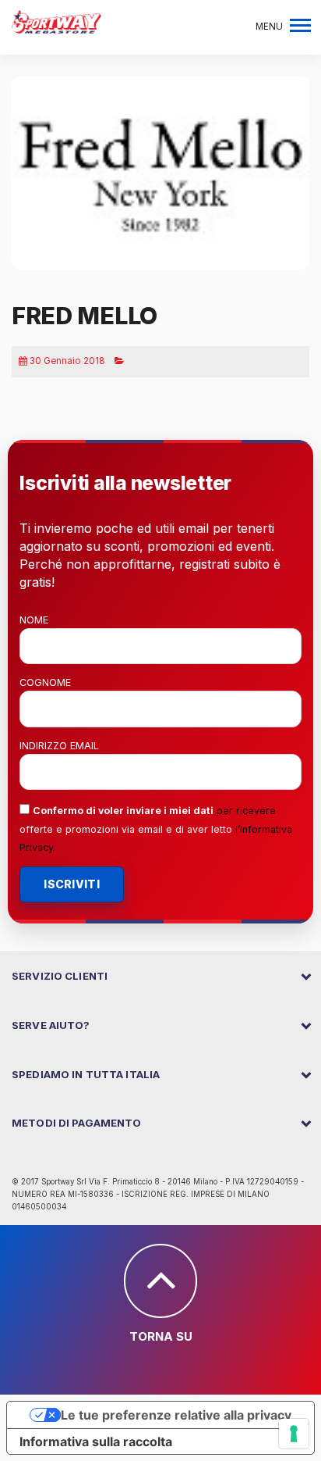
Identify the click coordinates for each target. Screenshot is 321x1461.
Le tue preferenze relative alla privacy (176, 1415)
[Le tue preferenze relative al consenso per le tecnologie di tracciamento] (294, 1433)
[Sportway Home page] (56, 20)
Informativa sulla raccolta (95, 1441)
